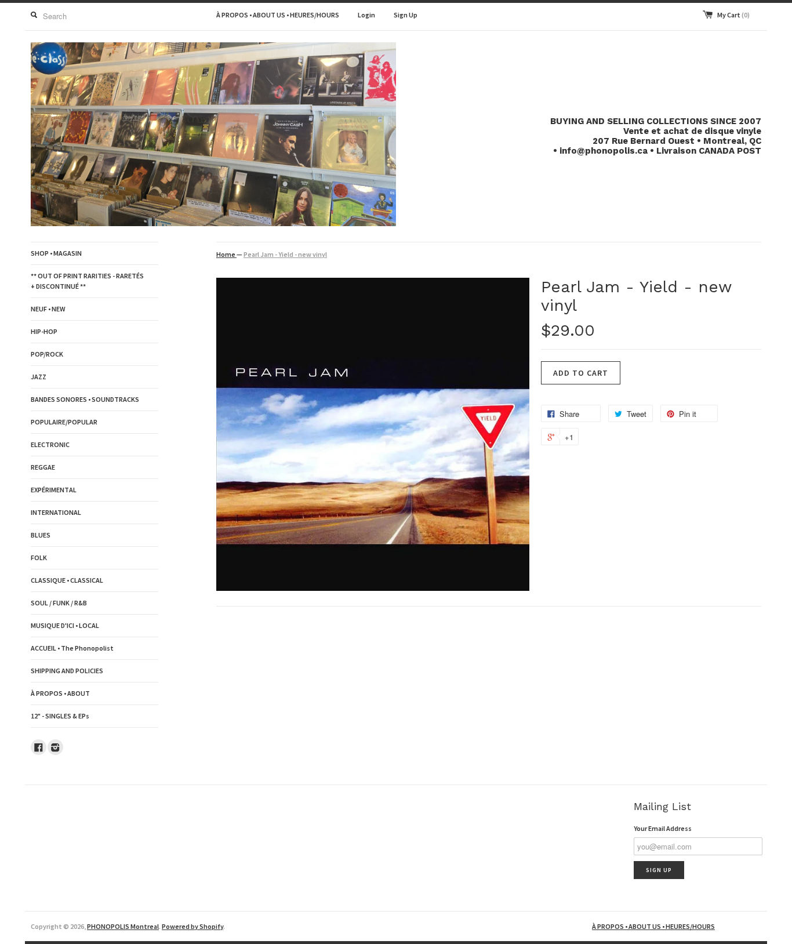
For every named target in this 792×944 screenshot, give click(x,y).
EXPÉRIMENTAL (54, 489)
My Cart (733, 14)
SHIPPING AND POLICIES (67, 670)
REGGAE (43, 467)
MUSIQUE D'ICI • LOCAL (65, 625)
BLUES (40, 535)
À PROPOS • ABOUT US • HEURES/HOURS (277, 14)
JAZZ (38, 376)
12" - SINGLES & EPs (60, 715)
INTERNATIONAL (56, 512)
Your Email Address (663, 828)
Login (366, 14)
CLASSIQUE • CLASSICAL (67, 580)
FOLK (39, 557)
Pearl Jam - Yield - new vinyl (285, 254)
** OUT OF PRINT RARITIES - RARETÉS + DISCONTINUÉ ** (87, 281)
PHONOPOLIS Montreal (123, 926)
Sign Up (405, 14)
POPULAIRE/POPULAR (64, 421)
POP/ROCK (47, 354)
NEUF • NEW (48, 308)
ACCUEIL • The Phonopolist (72, 648)
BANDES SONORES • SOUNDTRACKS (85, 399)
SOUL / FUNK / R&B (59, 602)
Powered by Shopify (192, 926)
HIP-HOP (44, 331)
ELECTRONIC (50, 444)
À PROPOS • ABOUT (60, 693)
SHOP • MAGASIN (56, 253)
